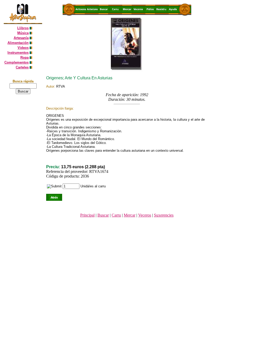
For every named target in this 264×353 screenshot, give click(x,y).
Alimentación (18, 43)
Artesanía (21, 38)
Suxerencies (164, 215)
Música (23, 33)
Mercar (129, 215)
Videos (23, 48)
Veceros (144, 215)
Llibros (23, 28)
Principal (87, 215)
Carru (116, 215)
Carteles (22, 67)
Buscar (103, 215)
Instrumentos (18, 53)
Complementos (16, 62)
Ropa (24, 57)
